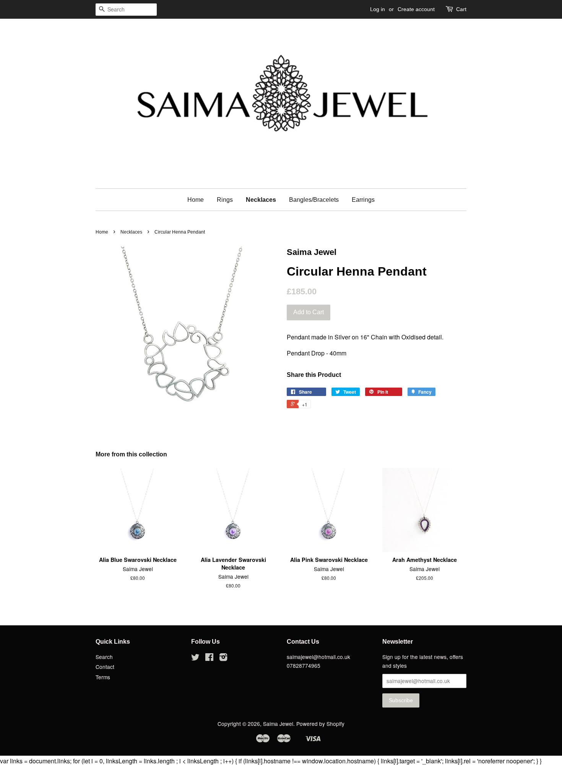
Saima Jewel (278, 723)
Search (104, 657)
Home (195, 199)
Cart (461, 9)
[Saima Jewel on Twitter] (195, 658)
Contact (105, 666)
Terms (103, 677)
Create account (416, 9)
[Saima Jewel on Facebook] (209, 658)
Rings (225, 199)
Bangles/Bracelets (314, 199)
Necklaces (261, 199)
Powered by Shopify (320, 723)
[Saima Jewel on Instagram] (223, 658)
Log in (377, 9)
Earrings (363, 199)
